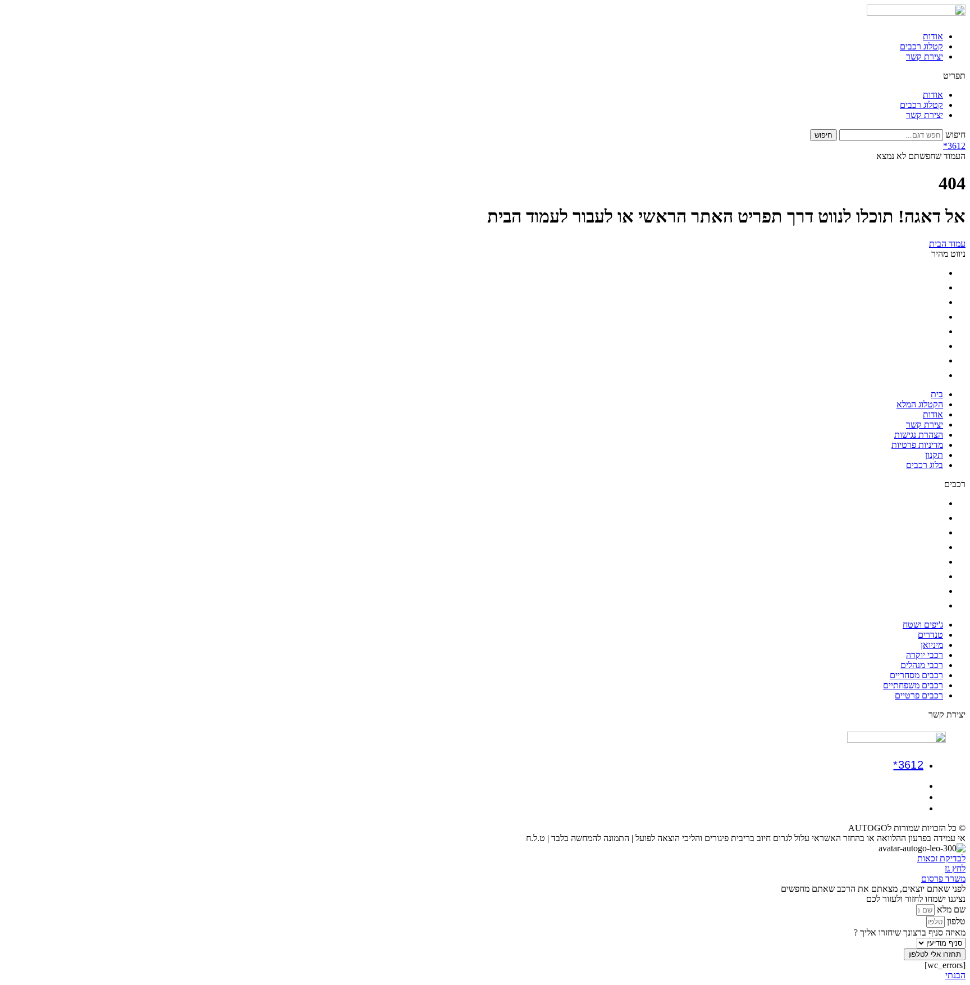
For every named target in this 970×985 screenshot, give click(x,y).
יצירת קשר (924, 56)
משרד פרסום (943, 878)
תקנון (934, 360)
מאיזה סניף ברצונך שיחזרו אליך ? (910, 932)
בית (937, 273)
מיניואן (932, 532)
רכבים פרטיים (919, 605)
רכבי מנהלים (921, 561)
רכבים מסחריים (916, 576)
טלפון (955, 921)
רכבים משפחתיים (913, 591)
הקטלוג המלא (919, 287)
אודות (933, 36)
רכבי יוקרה (924, 547)
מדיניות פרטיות (917, 346)
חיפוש (955, 134)
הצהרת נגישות (918, 331)
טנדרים (930, 518)
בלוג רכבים (924, 375)
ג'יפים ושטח (923, 503)
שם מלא (950, 909)
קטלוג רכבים (921, 46)
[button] (485, 76)
